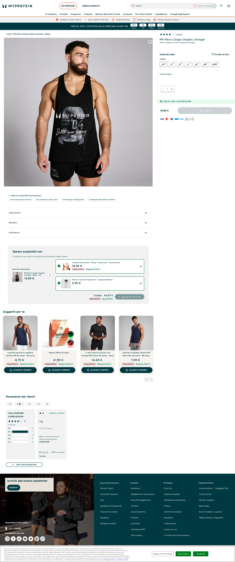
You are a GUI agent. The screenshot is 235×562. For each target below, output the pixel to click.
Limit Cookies (183, 554)
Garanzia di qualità (172, 494)
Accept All (201, 554)
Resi (102, 500)
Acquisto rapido (22, 370)
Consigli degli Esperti (180, 14)
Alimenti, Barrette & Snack (107, 14)
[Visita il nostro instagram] (7, 538)
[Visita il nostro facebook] (13, 538)
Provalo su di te (222, 54)
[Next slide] (153, 350)
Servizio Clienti (106, 488)
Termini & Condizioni (173, 512)
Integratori (76, 14)
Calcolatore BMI (138, 529)
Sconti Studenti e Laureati (210, 512)
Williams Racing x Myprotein (211, 518)
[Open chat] (42, 538)
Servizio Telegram (206, 500)
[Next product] (151, 379)
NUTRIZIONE (68, 6)
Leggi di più (44, 441)
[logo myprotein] (17, 6)
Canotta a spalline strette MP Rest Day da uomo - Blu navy (136, 354)
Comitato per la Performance (177, 535)
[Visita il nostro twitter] (30, 538)
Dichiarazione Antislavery (175, 500)
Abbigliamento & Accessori (142, 494)
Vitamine (88, 14)
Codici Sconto (205, 494)
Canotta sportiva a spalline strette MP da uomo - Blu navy (20, 354)
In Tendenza (51, 14)
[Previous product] (146, 379)
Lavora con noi (170, 529)
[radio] (163, 64)
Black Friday (204, 506)
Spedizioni (104, 518)
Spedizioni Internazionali (110, 506)
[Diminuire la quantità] (163, 89)
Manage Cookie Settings (162, 554)
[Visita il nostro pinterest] (36, 538)
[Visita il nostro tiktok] (19, 538)
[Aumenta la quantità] (171, 89)
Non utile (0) (59, 452)
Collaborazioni (170, 523)
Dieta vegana (136, 535)
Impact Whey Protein (59, 353)
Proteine (64, 14)
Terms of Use (123, 560)
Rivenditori (168, 518)
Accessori (127, 14)
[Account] (221, 6)
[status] (167, 89)
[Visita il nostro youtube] (25, 538)
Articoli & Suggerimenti (141, 500)
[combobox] (173, 6)
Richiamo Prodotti (108, 523)
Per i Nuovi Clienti (143, 14)
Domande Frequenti (109, 494)
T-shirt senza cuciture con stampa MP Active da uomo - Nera (97, 354)
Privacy (167, 506)
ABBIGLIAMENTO (91, 6)
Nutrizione (135, 488)
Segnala (42, 456)
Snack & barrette (138, 512)
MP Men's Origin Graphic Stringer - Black (31, 34)
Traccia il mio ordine (109, 512)
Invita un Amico (213, 488)
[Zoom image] (150, 42)
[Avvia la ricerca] (133, 6)
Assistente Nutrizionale (205, 6)
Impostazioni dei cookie (16, 523)
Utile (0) (45, 452)
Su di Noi (168, 488)
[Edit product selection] (141, 266)
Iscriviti (13, 488)
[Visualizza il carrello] (228, 6)
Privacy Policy (110, 560)
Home (9, 34)
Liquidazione (161, 14)
